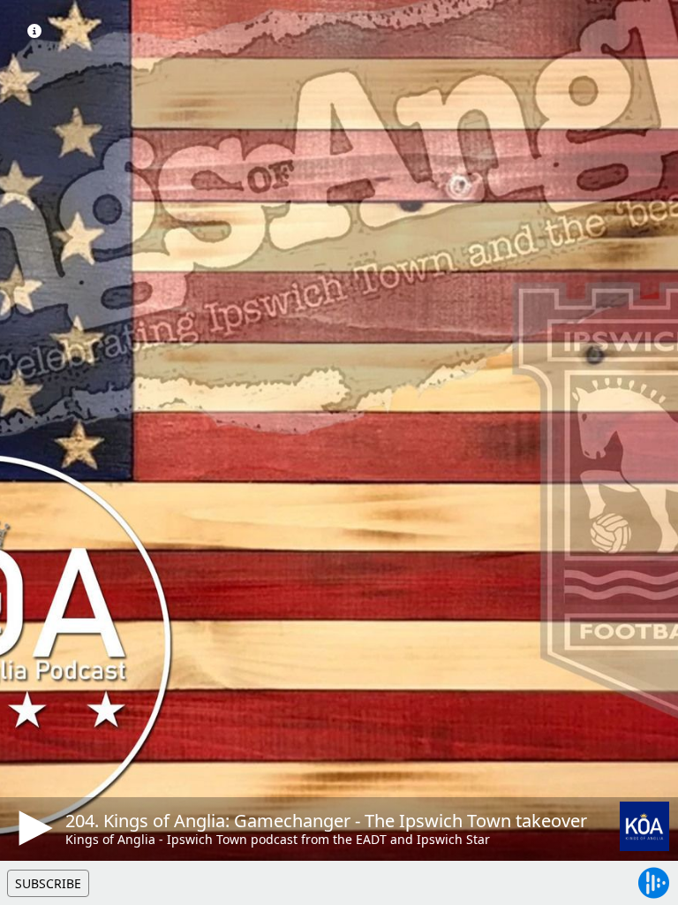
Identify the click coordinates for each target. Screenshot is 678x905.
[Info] (34, 31)
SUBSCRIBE (48, 883)
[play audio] (32, 828)
